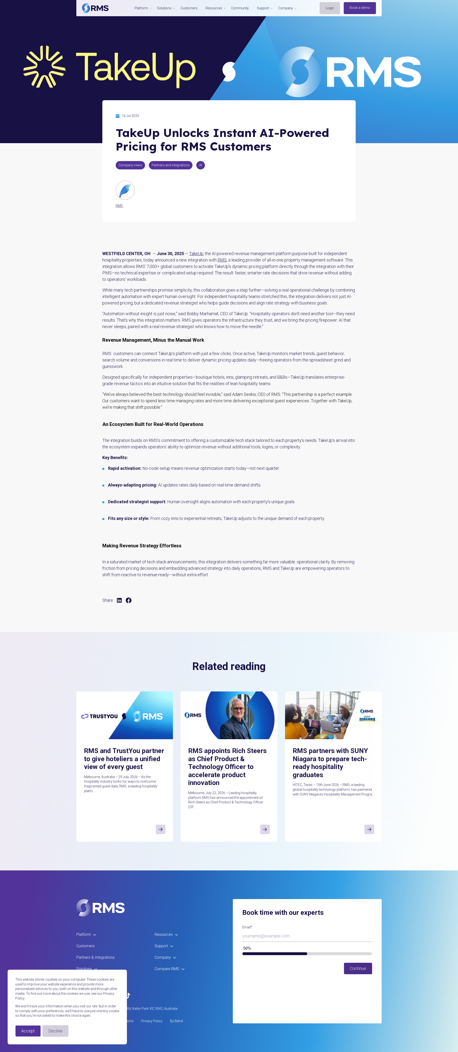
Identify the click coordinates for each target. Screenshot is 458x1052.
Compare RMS (167, 969)
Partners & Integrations (95, 957)
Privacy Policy (151, 1021)
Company (163, 957)
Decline (55, 1030)
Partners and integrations (171, 165)
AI (200, 165)
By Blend (176, 1021)
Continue (358, 968)
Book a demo (360, 8)
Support (161, 946)
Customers (189, 8)
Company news (130, 165)
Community (240, 8)
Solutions (84, 969)
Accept (28, 1030)
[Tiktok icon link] (127, 996)
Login (330, 8)
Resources (164, 934)
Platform (83, 934)
